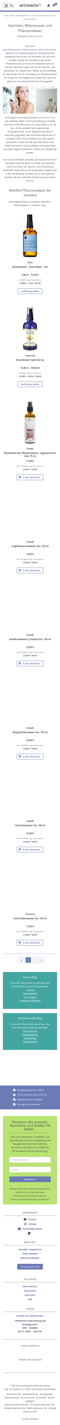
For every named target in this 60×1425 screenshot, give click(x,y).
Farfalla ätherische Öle (14, 1408)
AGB (30, 1299)
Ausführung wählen (30, 291)
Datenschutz (30, 1290)
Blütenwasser (14, 49)
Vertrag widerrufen (30, 1266)
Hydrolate (30, 46)
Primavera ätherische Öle (42, 1404)
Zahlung (32, 1223)
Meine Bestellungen (30, 1257)
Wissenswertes (22, 15)
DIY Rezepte (30, 997)
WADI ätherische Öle (37, 1408)
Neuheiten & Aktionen (30, 1000)
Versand (32, 1219)
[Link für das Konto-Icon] (48, 5)
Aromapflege (30, 1038)
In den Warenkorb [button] (31, 477)
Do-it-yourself (27, 1397)
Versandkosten (36, 280)
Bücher (51, 1397)
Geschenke (41, 1397)
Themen (30, 989)
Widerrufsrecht (30, 1286)
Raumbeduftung (30, 1034)
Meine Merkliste (30, 1253)
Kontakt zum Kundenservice (30, 1315)
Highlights (30, 1401)
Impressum (30, 1294)
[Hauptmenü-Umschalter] (6, 5)
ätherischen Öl (45, 117)
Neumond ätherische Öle (17, 1404)
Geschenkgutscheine (32, 1228)
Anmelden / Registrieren (30, 1249)
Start (6, 15)
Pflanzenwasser (29, 49)
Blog (12, 15)
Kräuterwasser (49, 49)
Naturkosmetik (30, 1041)
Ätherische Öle (30, 1031)
